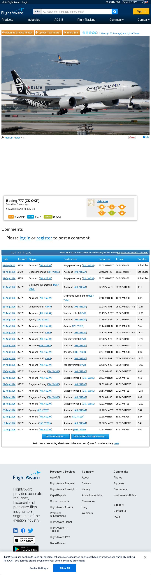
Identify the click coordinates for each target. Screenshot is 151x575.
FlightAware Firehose (62, 483)
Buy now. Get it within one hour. (132, 252)
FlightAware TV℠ (60, 537)
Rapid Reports (58, 495)
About (85, 477)
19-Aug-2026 (9, 423)
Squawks (119, 483)
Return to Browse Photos (18, 32)
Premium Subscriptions (58, 515)
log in (25, 237)
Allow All (64, 568)
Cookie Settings (38, 568)
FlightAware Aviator (61, 507)
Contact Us (120, 510)
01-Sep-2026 (9, 265)
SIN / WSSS (88, 265)
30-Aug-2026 (9, 287)
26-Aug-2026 (9, 332)
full (24, 137)
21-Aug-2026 (9, 397)
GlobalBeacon (58, 543)
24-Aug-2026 (9, 358)
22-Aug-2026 (9, 384)
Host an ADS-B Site (125, 495)
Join (116, 443)
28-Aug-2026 (9, 306)
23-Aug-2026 (9, 371)
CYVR (48, 306)
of (34, 217)
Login (25, 2)
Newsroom (88, 501)
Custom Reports (59, 501)
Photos (118, 477)
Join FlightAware (11, 2)
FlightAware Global (61, 521)
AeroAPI (55, 477)
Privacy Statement (74, 560)
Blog (84, 507)
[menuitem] (7, 20)
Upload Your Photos (50, 32)
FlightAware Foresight (63, 489)
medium (9, 137)
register (44, 237)
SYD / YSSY (43, 319)
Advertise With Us (92, 495)
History (86, 489)
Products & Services (62, 471)
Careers (86, 483)
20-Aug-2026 (9, 410)
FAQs (117, 516)
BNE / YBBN (45, 345)
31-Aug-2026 (9, 272)
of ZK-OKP (16, 217)
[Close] (145, 557)
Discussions (120, 489)
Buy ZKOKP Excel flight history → (90, 436)
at (53, 217)
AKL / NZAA (45, 265)
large (17, 137)
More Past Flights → (56, 436)
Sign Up (141, 11)
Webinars (87, 513)
